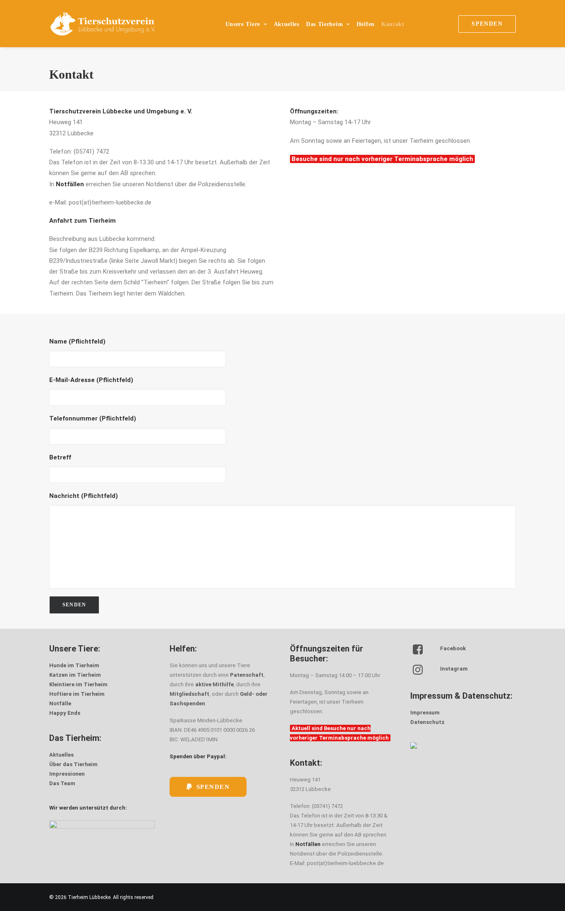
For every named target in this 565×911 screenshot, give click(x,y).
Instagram (454, 669)
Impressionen (67, 774)
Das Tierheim (324, 24)
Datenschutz (427, 722)
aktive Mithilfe (214, 684)
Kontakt (393, 24)
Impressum (425, 712)
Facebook (453, 648)
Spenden (213, 787)
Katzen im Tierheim (75, 675)
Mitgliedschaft (189, 694)
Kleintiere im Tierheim (78, 684)
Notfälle (60, 703)
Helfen (366, 24)
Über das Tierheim (73, 764)
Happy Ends (64, 713)
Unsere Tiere (242, 24)
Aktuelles (286, 24)
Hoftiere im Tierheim (77, 694)
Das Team (62, 783)
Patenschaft (246, 675)
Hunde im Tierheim (74, 665)
